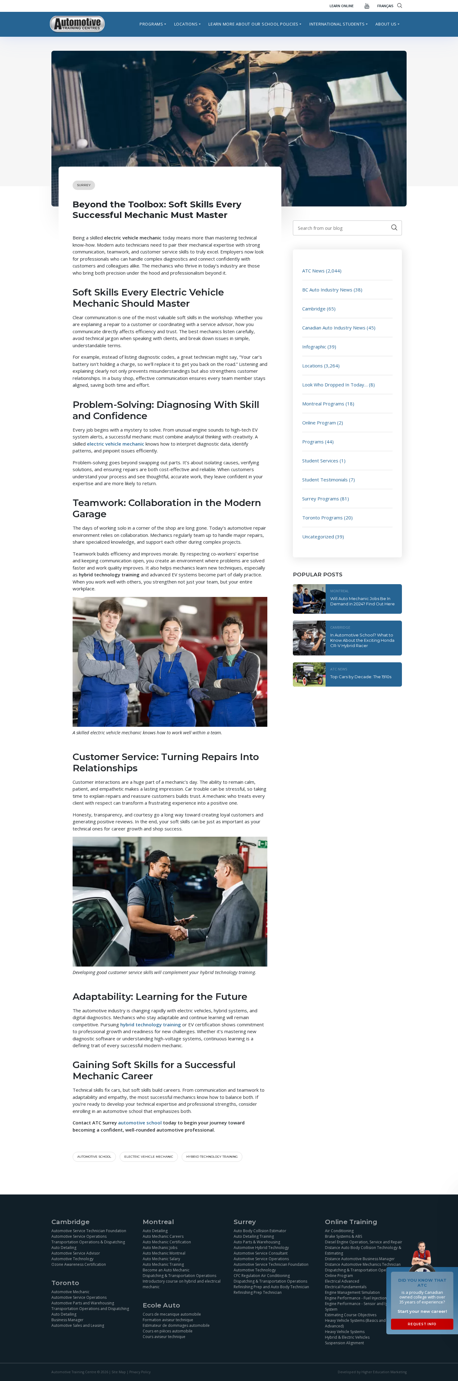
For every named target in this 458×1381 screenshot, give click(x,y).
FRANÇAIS (385, 5)
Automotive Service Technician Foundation (88, 1230)
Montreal (339, 591)
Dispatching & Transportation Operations (179, 1275)
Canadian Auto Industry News (333, 327)
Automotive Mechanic (70, 1291)
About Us (386, 24)
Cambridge (314, 308)
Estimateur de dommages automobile (176, 1325)
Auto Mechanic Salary (161, 1258)
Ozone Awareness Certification (78, 1264)
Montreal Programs (323, 403)
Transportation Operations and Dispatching (90, 1308)
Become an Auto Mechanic (166, 1270)
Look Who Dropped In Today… (335, 384)
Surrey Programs (320, 498)
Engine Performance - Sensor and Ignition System (361, 1306)
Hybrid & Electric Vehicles (347, 1337)
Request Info (422, 1324)
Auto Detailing (63, 1247)
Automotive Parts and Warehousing (82, 1303)
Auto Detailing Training (254, 1236)
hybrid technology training (212, 1157)
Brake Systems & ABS (343, 1236)
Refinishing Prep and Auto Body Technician (271, 1286)
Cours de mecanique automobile (172, 1314)
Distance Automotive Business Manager (360, 1258)
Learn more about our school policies (253, 24)
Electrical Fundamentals (345, 1286)
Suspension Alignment (344, 1343)
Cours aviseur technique (164, 1336)
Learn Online (342, 5)
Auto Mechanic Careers (163, 1236)
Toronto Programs (322, 517)
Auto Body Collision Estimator (260, 1230)
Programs (151, 24)
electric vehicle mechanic (148, 1157)
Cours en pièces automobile (168, 1331)
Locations (186, 24)
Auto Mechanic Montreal (164, 1253)
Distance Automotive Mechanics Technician (363, 1264)
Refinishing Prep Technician (258, 1292)
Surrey (84, 185)
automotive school (94, 1157)
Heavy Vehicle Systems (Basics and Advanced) (355, 1323)
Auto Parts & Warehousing (257, 1242)
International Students (337, 24)
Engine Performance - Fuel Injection (356, 1298)
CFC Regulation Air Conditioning (262, 1275)
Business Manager (67, 1319)
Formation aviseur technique (168, 1319)
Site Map (119, 1372)
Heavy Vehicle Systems (345, 1331)
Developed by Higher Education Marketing (372, 1372)
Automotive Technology (72, 1258)
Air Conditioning (339, 1230)
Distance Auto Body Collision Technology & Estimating (363, 1250)
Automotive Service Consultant (261, 1253)
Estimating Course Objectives (350, 1314)
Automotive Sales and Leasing (77, 1325)
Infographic (314, 346)
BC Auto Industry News (327, 289)
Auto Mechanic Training (163, 1264)
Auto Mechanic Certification (167, 1242)
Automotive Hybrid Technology (261, 1247)
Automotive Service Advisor (75, 1253)
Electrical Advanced (342, 1281)
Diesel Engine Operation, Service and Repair (363, 1242)
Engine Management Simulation (352, 1292)
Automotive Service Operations (79, 1236)
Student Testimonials (325, 479)
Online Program (319, 422)
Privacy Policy (139, 1372)
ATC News (313, 270)
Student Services (320, 460)
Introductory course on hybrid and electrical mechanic (182, 1284)
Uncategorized (318, 536)
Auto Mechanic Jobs (160, 1247)
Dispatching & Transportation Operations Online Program (361, 1272)
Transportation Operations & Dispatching (88, 1242)
